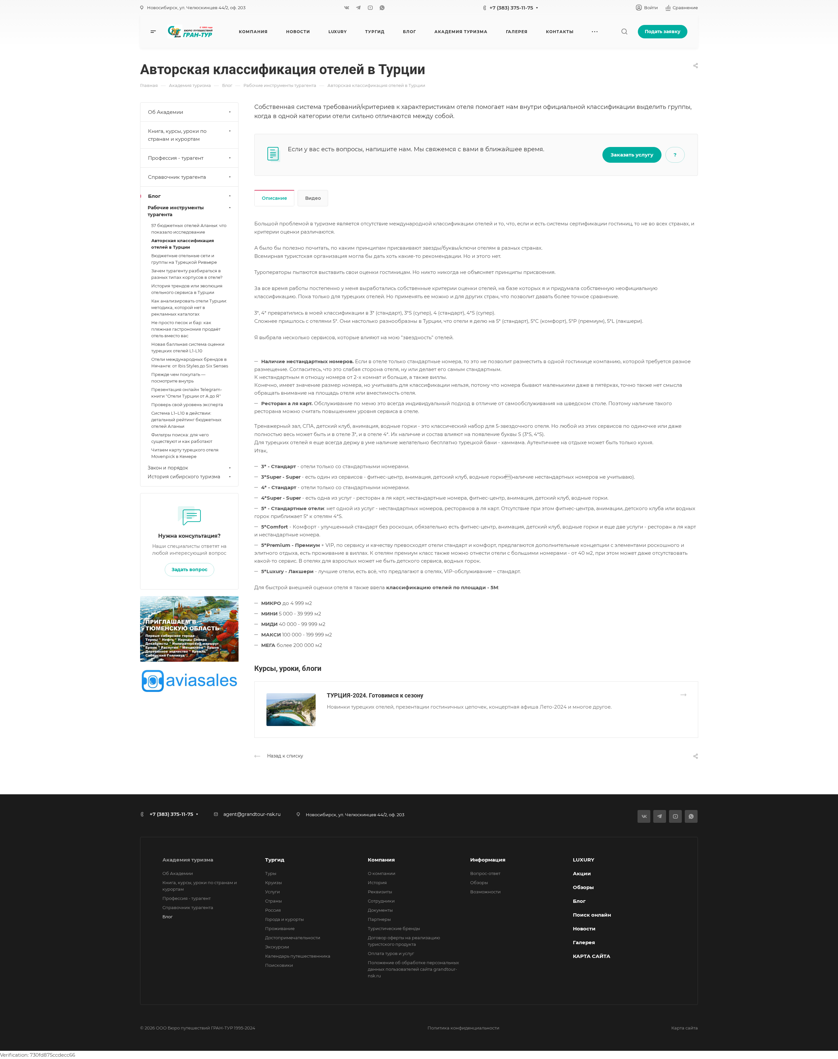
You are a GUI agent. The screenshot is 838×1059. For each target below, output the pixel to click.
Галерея (584, 942)
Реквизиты (380, 891)
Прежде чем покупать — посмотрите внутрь (178, 378)
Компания (381, 860)
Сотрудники (381, 900)
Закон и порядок (168, 468)
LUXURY (583, 860)
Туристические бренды (394, 928)
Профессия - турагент (175, 158)
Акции (582, 873)
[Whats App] (382, 7)
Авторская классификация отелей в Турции (182, 244)
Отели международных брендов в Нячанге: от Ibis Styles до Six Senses (189, 362)
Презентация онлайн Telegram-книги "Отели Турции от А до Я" (186, 393)
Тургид (274, 860)
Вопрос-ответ (485, 873)
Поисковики (279, 965)
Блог (154, 196)
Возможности (485, 891)
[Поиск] (624, 32)
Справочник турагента (177, 177)
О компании (381, 873)
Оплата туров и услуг (391, 953)
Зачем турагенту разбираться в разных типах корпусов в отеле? (186, 274)
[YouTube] (370, 7)
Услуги (272, 891)
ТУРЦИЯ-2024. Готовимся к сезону (375, 695)
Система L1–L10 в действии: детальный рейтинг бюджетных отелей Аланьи (186, 419)
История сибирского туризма (184, 477)
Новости (584, 928)
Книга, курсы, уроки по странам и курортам (177, 135)
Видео (313, 198)
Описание (274, 198)
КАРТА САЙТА (591, 956)
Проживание (280, 928)
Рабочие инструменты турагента (176, 211)
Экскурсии (277, 946)
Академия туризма (187, 860)
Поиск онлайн (592, 915)
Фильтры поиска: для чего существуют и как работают (181, 438)
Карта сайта (684, 1027)
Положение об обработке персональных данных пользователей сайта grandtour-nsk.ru (413, 969)
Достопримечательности (292, 937)
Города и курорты (284, 919)
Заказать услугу (632, 155)
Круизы (273, 882)
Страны (273, 900)
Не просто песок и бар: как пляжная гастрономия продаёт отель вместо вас (185, 329)
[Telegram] (358, 7)
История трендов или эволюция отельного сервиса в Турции (186, 289)
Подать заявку (663, 31)
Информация (487, 860)
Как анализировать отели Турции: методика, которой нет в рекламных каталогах (189, 307)
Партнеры (379, 919)
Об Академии (165, 112)
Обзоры (479, 882)
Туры (270, 873)
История (377, 882)
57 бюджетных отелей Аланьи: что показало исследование (188, 229)
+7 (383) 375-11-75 (511, 8)
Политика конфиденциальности (463, 1027)
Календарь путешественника (297, 956)
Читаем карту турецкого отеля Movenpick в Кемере (185, 453)
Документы (380, 910)
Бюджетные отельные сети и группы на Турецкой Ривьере (184, 259)
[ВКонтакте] (346, 7)
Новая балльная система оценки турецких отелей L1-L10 (187, 347)
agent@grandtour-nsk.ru (252, 814)
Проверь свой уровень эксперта (187, 404)
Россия (273, 910)
